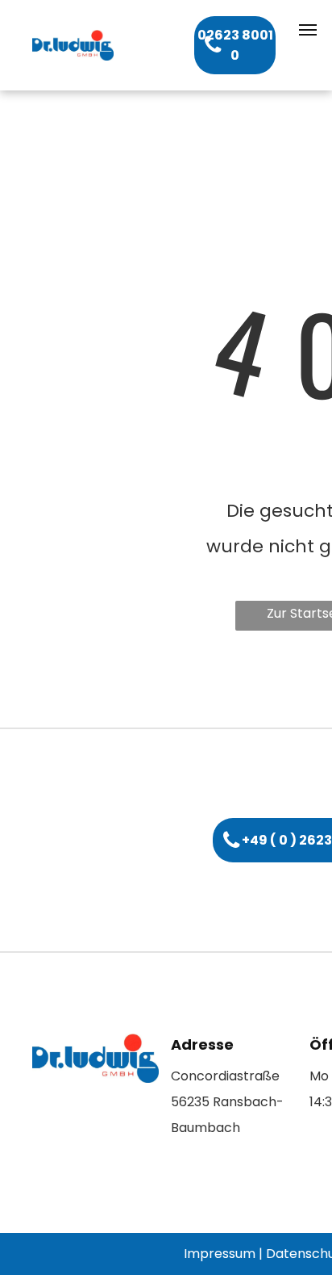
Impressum (219, 1253)
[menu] (308, 30)
